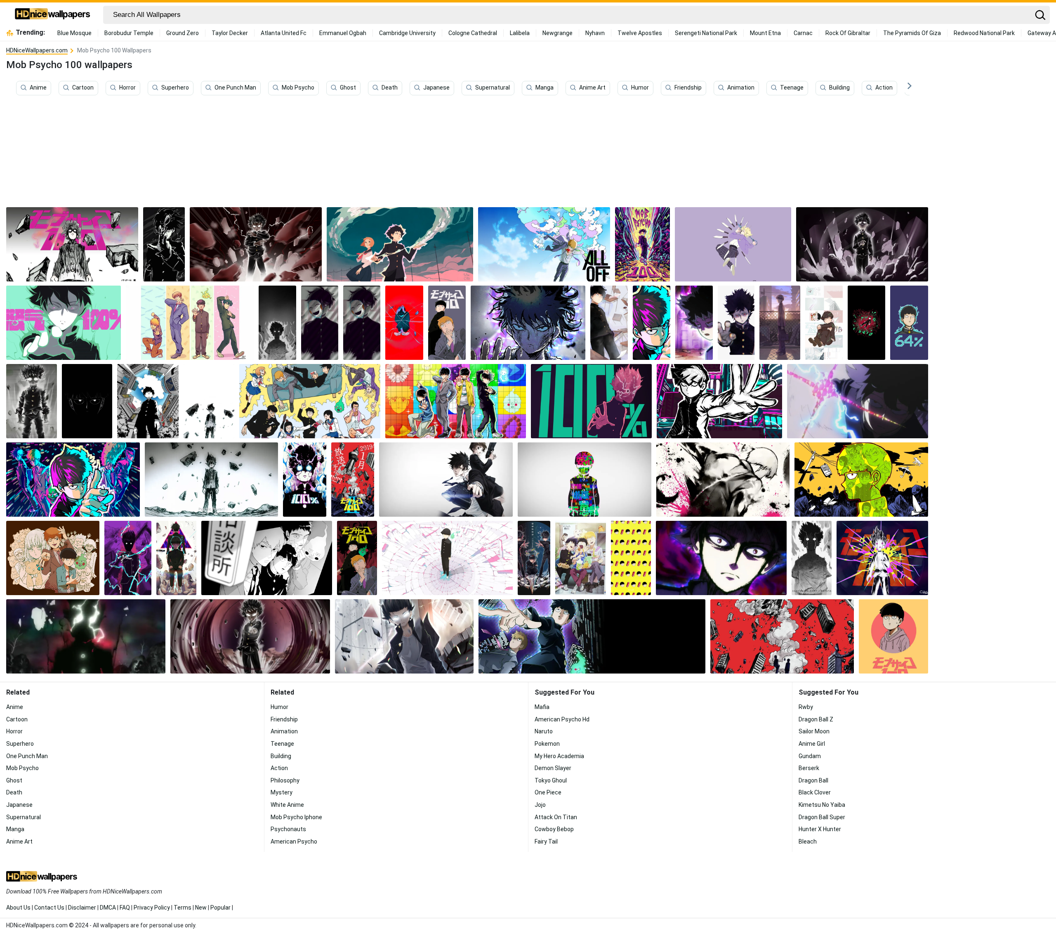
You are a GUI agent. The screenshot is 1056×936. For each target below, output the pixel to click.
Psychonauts (288, 829)
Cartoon (83, 88)
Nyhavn (595, 33)
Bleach (808, 841)
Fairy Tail (546, 841)
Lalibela (520, 33)
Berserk (809, 768)
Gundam (810, 756)
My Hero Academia (559, 756)
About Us (18, 907)
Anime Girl (812, 743)
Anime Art (592, 88)
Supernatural (492, 88)
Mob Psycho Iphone (296, 817)
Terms (182, 907)
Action (884, 88)
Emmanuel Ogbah (342, 33)
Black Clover (815, 792)
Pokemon (547, 743)
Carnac (803, 33)
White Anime (287, 804)
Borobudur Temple (128, 33)
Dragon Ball (813, 780)
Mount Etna (765, 33)
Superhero (175, 88)
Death (390, 88)
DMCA (108, 907)
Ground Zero (182, 33)
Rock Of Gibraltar (847, 33)
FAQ (125, 907)
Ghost (348, 88)
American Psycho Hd (562, 719)
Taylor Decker (230, 33)
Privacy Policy (152, 907)
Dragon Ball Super (822, 817)
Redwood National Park (984, 33)
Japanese (436, 88)
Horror (127, 88)
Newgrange (557, 33)
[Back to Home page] (52, 15)
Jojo (540, 804)
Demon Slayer (553, 768)
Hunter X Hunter (820, 829)
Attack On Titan (556, 817)
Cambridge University (407, 33)
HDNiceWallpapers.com (37, 50)
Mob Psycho (298, 88)
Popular (220, 907)
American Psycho (294, 841)
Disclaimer (82, 907)
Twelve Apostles (640, 33)
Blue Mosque (74, 33)
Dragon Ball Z (816, 719)
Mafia (542, 707)
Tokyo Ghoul (551, 780)
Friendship (688, 88)
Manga (544, 88)
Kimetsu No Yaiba (822, 804)
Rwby (806, 707)
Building (839, 88)
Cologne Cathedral (472, 33)
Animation (740, 88)
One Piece (548, 792)
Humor (640, 88)
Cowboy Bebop (554, 829)
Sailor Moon (814, 731)
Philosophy (285, 780)
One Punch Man (235, 88)
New (201, 907)
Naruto (544, 731)
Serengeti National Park (706, 33)
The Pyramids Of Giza (912, 33)
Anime (38, 88)
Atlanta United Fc (283, 33)
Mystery (281, 792)
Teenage (792, 88)
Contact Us (49, 907)
